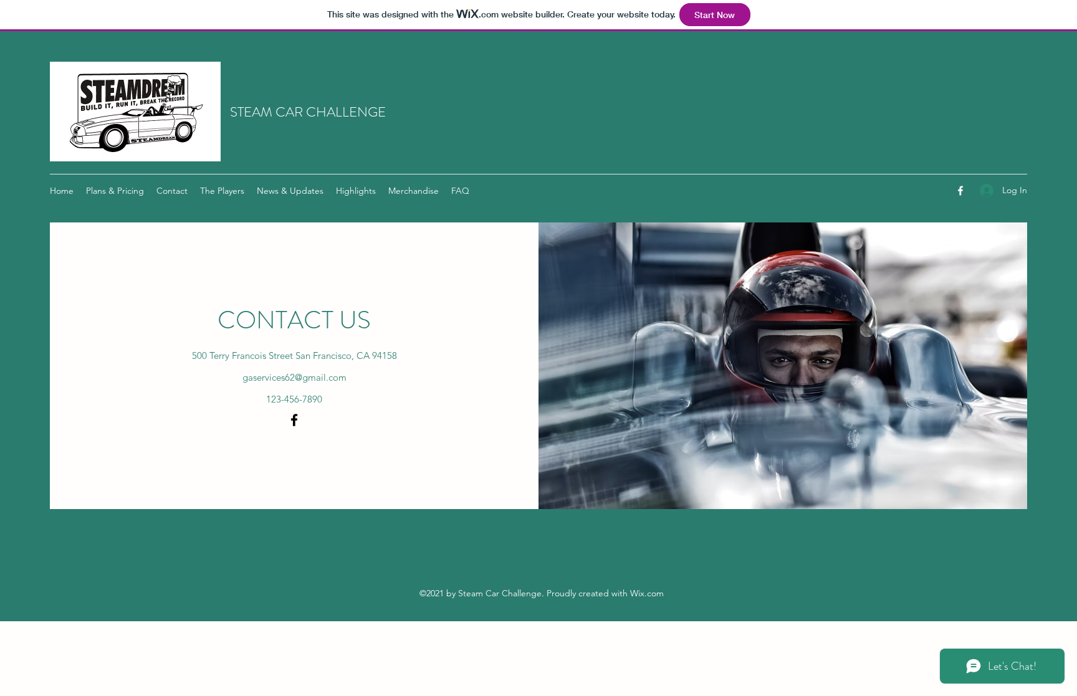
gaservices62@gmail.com (294, 377)
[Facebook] (960, 190)
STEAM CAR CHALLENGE (308, 112)
